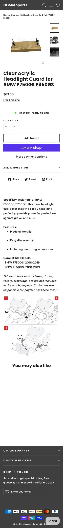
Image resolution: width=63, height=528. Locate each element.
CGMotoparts (15, 5)
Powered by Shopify (42, 524)
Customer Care (17, 460)
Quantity (10, 120)
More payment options (31, 156)
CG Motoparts (16, 450)
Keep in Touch (16, 472)
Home (6, 15)
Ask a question (15, 167)
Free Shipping (11, 99)
